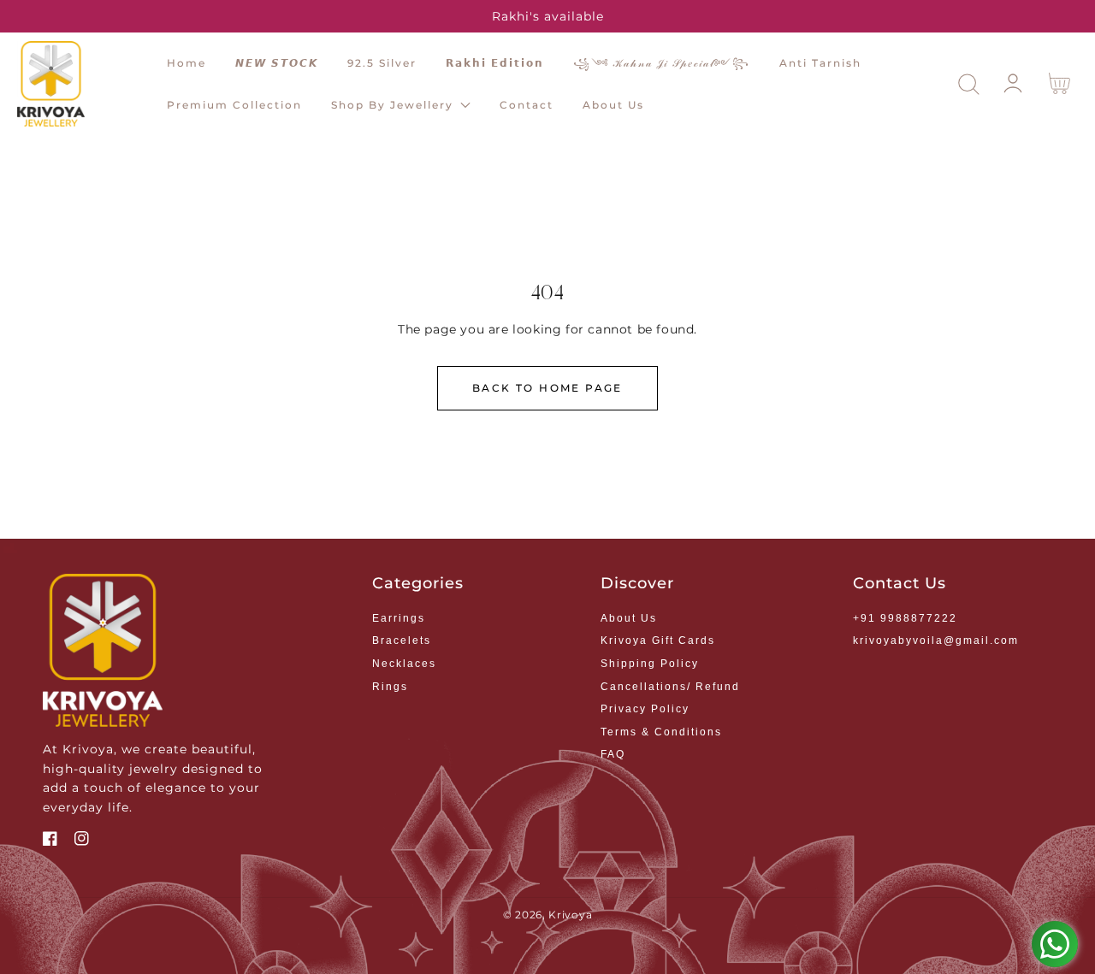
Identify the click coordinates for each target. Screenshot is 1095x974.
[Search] (969, 84)
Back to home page (547, 387)
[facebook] (50, 840)
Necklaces (404, 664)
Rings (390, 687)
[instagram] (81, 840)
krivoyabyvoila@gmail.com (936, 640)
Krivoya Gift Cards (658, 640)
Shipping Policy (650, 664)
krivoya (570, 915)
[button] (969, 84)
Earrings (398, 618)
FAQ (613, 754)
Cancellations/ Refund (670, 687)
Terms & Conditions (661, 732)
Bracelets (401, 640)
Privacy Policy (645, 709)
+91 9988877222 (905, 618)
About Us (629, 618)
